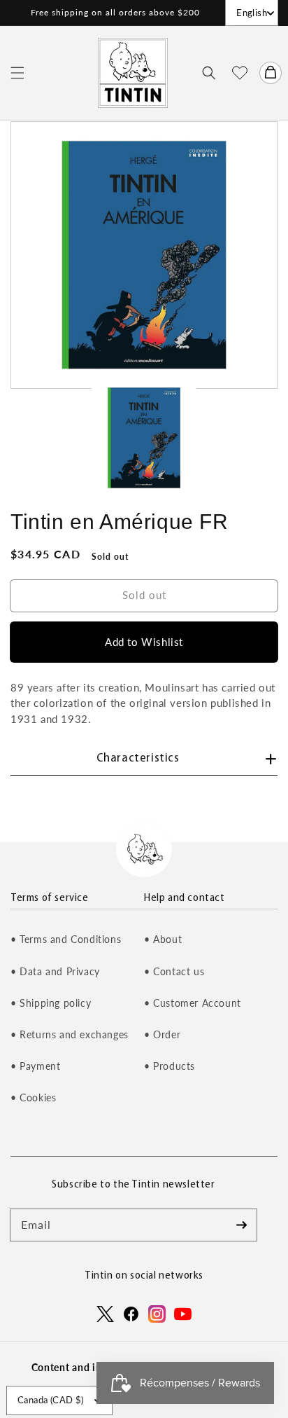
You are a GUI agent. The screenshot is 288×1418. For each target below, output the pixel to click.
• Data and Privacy (55, 971)
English (251, 12)
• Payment (35, 1066)
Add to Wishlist (144, 641)
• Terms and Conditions (65, 939)
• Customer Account (192, 1003)
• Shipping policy (50, 1003)
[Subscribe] (241, 1224)
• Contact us (174, 971)
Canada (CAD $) (50, 1399)
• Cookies (33, 1097)
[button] (17, 72)
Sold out (144, 594)
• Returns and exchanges (69, 1034)
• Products (169, 1066)
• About (163, 939)
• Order (162, 1034)
